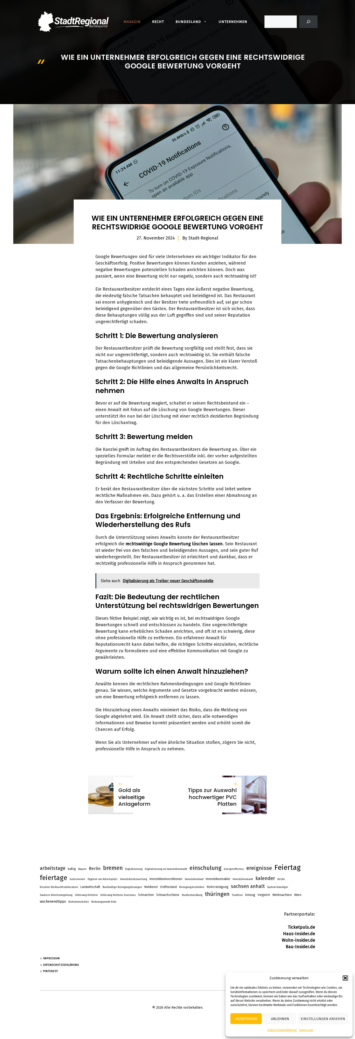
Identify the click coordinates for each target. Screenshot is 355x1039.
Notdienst (151, 887)
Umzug (250, 895)
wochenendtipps (53, 901)
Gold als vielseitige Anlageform (134, 797)
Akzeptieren (246, 1019)
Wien (297, 895)
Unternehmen (233, 22)
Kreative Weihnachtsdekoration (59, 887)
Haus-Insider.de (299, 933)
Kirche (281, 879)
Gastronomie (77, 879)
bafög (72, 869)
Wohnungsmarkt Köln (103, 901)
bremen (113, 868)
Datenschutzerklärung (282, 1030)
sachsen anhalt (248, 886)
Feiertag (287, 867)
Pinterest (50, 971)
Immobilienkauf (194, 879)
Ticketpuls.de (301, 927)
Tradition (237, 895)
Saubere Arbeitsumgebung (56, 895)
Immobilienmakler (218, 879)
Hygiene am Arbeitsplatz (103, 879)
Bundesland (188, 22)
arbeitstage (52, 868)
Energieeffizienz (234, 869)
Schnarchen (146, 895)
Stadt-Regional (203, 238)
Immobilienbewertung (133, 879)
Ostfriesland (168, 887)
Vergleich (264, 895)
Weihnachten (282, 895)
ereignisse (259, 868)
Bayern (82, 869)
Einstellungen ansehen (323, 1019)
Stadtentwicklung (192, 895)
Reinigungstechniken (191, 887)
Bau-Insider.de (300, 946)
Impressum (306, 1030)
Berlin (95, 868)
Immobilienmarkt (243, 879)
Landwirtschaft (90, 887)
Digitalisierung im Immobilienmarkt (166, 869)
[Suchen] (308, 21)
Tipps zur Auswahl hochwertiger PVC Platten (212, 797)
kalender (265, 878)
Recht (158, 22)
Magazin (132, 22)
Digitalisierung (133, 869)
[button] (345, 978)
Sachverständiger (277, 887)
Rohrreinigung (217, 887)
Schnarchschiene (167, 895)
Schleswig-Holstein (86, 895)
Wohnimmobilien (78, 901)
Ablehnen (280, 1019)
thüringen (217, 894)
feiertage (53, 878)
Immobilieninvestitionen (165, 879)
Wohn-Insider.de (298, 940)
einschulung (205, 868)
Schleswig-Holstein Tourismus (118, 895)
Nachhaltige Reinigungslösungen (122, 887)
